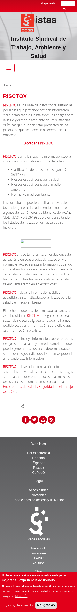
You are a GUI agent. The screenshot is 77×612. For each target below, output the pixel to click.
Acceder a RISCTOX (38, 143)
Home (8, 85)
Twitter (38, 558)
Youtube (38, 563)
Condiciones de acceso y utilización (38, 500)
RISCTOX (9, 105)
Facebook (38, 548)
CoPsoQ (38, 472)
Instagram (38, 553)
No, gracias (46, 605)
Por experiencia (38, 453)
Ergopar (38, 463)
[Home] (38, 22)
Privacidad (38, 495)
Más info (21, 596)
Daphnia (38, 458)
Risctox (38, 468)
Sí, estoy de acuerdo (18, 605)
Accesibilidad (38, 490)
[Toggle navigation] (9, 68)
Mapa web (48, 3)
